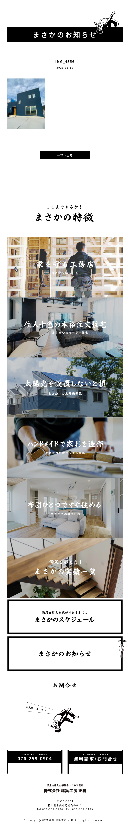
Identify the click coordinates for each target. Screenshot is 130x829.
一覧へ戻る (65, 155)
